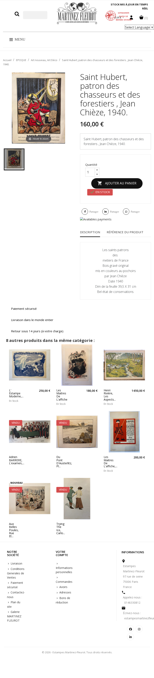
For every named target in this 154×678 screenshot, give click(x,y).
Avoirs (63, 587)
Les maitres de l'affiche (61, 395)
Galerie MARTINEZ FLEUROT (14, 616)
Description (90, 232)
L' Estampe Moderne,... (13, 393)
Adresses (65, 592)
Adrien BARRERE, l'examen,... (13, 460)
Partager (93, 211)
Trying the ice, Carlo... (60, 528)
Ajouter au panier (116, 183)
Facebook (130, 629)
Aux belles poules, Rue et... (13, 530)
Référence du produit (125, 232)
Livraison (16, 563)
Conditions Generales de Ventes (15, 573)
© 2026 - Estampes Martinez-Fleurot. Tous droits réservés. (77, 652)
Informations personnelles (64, 570)
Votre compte (62, 553)
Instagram (139, 629)
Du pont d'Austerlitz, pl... (61, 461)
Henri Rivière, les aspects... (108, 395)
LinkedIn (130, 636)
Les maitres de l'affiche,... (108, 461)
